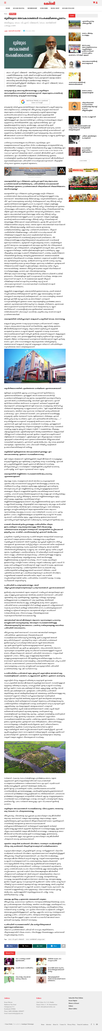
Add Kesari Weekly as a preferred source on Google (37, 102)
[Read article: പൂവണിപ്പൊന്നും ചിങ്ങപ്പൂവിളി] (75, 24)
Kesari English (68, 8)
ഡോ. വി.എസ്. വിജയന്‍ (16, 939)
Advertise (48, 1024)
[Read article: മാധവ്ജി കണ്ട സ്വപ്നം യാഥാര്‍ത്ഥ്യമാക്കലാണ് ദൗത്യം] (41, 970)
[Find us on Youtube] (97, 1024)
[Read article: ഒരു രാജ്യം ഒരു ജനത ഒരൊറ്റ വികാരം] (9, 979)
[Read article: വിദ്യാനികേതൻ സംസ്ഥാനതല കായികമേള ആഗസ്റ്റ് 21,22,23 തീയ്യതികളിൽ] (75, 106)
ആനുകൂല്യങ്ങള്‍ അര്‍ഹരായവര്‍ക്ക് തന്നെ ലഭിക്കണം (57, 978)
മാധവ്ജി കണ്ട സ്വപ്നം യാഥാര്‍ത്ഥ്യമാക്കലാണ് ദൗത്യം (56, 969)
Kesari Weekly (8, 1024)
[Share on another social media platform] (63, 946)
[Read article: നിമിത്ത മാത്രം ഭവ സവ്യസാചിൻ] (41, 961)
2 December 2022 (30, 31)
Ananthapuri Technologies (27, 1024)
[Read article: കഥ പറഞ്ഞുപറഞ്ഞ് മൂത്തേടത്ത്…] (9, 961)
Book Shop (55, 8)
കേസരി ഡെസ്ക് (14, 31)
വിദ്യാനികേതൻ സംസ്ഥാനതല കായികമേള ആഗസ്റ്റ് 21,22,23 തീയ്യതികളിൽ (89, 106)
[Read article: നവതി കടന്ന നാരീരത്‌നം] (9, 970)
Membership (32, 8)
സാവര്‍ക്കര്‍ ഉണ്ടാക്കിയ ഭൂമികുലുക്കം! (87, 150)
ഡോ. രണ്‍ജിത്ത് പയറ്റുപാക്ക (35, 939)
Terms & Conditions (82, 1024)
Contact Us (63, 1024)
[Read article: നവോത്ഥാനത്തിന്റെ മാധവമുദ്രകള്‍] (75, 65)
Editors (71, 1006)
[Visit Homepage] (49, 3)
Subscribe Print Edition (76, 998)
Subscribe (44, 8)
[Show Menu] (5, 3)
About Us (55, 1024)
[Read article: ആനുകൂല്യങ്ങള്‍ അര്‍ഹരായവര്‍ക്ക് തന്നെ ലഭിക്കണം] (41, 979)
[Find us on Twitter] (94, 1024)
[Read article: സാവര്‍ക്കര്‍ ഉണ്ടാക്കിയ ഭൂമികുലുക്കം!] (75, 151)
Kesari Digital (19, 8)
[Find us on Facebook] (91, 1024)
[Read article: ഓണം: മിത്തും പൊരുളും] (75, 37)
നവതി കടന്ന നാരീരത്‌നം (24, 968)
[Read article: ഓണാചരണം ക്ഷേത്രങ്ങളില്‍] (75, 94)
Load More (83, 161)
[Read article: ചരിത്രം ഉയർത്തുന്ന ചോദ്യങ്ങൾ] (75, 139)
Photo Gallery (73, 1009)
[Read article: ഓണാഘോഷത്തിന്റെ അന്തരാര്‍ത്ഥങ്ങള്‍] (75, 77)
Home (8, 8)
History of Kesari (74, 1003)
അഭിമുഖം (12, 14)
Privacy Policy (72, 1024)
